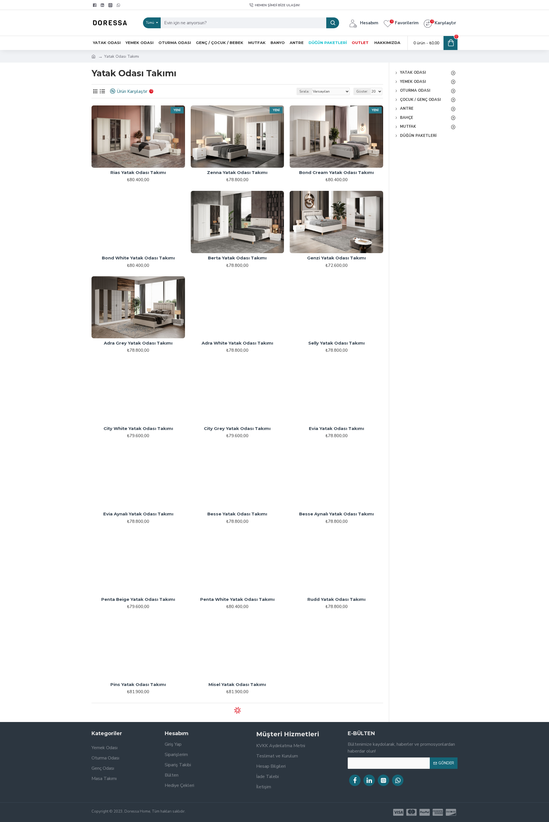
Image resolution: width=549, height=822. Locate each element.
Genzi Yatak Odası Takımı (336, 258)
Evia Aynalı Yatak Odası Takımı (138, 514)
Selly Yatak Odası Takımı (336, 343)
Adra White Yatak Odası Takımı (237, 343)
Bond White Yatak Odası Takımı (138, 258)
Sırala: (304, 91)
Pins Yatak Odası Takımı (138, 684)
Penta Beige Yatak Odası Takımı (138, 599)
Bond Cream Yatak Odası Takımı (336, 172)
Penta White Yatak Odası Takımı (237, 599)
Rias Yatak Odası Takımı (138, 172)
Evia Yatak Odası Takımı (336, 428)
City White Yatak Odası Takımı (138, 428)
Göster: (362, 91)
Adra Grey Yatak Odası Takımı (138, 343)
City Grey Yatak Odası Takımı (237, 428)
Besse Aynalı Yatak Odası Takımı (336, 514)
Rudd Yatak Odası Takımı (336, 599)
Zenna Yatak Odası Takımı (237, 172)
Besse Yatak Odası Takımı (237, 514)
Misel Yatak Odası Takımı (237, 684)
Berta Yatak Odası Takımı (237, 258)
